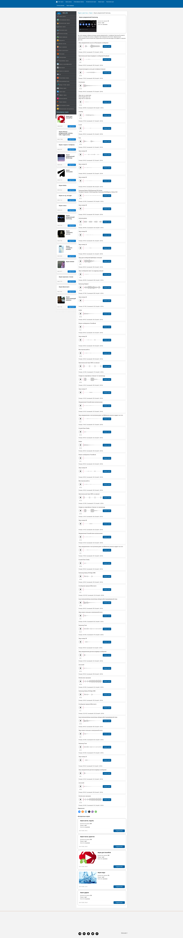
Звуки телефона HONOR (69, 248)
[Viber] (92, 812)
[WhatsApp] (96, 812)
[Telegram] (86, 812)
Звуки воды (101, 872)
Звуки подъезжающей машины (71, 298)
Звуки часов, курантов (87, 836)
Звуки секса (62, 205)
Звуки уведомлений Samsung (70, 217)
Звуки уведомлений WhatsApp (70, 156)
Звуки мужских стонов (66, 277)
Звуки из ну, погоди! (65, 195)
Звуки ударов (84, 892)
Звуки (90, 13)
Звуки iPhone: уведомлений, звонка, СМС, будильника (66, 133)
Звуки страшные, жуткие (69, 232)
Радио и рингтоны (83, 13)
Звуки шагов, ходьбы (87, 820)
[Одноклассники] (82, 812)
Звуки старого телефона (66, 144)
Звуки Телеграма (69, 170)
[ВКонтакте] (79, 812)
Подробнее (119, 830)
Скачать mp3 (107, 46)
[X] (89, 812)
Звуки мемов (70, 261)
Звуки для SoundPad (104, 852)
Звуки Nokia (62, 185)
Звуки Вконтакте (64, 287)
